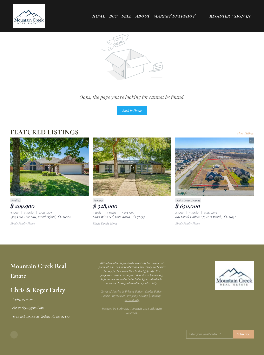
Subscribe (243, 334)
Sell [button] (127, 16)
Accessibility (132, 300)
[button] (29, 16)
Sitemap (156, 296)
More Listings (245, 133)
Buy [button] (113, 16)
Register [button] (220, 16)
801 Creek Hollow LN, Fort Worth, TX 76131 (205, 217)
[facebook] (14, 335)
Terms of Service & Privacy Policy (122, 291)
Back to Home (132, 110)
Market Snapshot (174, 16)
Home (98, 16)
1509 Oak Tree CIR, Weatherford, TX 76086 (40, 217)
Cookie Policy (153, 291)
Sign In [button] (242, 16)
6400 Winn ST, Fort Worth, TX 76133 (119, 217)
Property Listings (137, 296)
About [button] (143, 16)
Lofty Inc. (123, 308)
